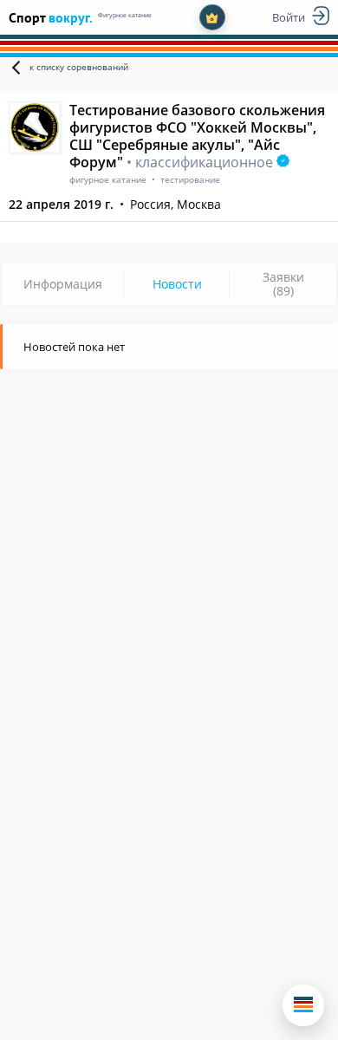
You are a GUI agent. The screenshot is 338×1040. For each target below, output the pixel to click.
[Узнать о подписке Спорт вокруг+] (212, 17)
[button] (303, 1005)
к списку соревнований (78, 67)
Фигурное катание (125, 15)
